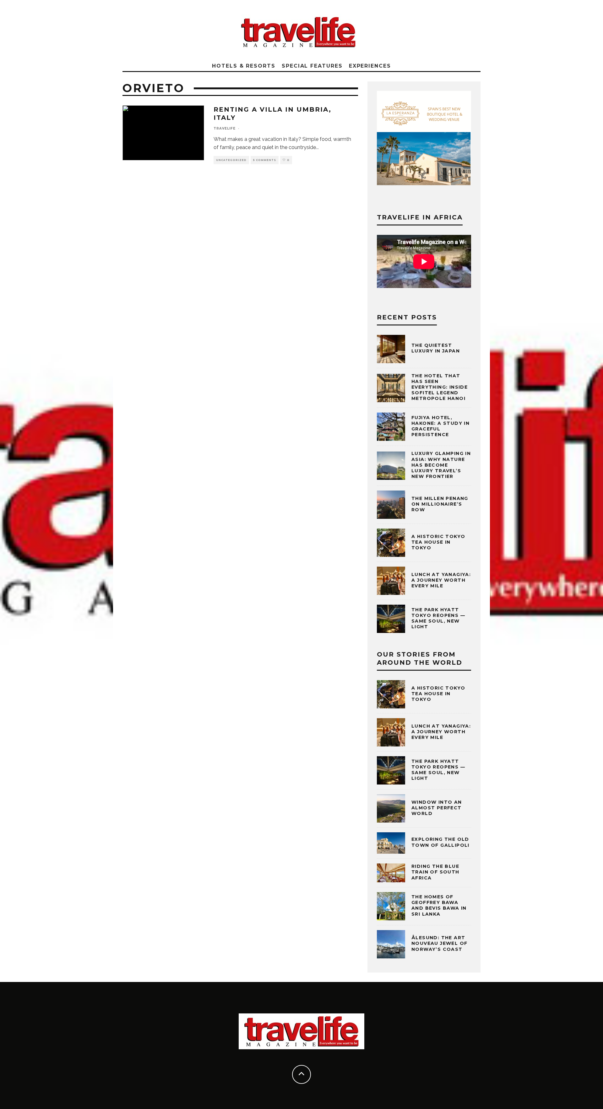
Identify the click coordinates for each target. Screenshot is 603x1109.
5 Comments (264, 160)
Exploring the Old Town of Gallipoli (440, 842)
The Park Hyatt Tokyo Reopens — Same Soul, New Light (438, 618)
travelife (225, 128)
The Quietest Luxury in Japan (435, 348)
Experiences (370, 66)
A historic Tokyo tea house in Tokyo (438, 542)
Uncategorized (231, 160)
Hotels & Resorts (243, 66)
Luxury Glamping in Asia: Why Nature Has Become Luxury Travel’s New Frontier (441, 465)
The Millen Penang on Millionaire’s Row (439, 504)
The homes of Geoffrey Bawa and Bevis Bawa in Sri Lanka (439, 905)
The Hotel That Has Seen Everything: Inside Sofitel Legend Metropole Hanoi (439, 387)
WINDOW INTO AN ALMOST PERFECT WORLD (436, 807)
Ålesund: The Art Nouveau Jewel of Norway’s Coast (439, 943)
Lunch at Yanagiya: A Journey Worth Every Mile (441, 580)
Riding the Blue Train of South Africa (435, 871)
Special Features (312, 66)
